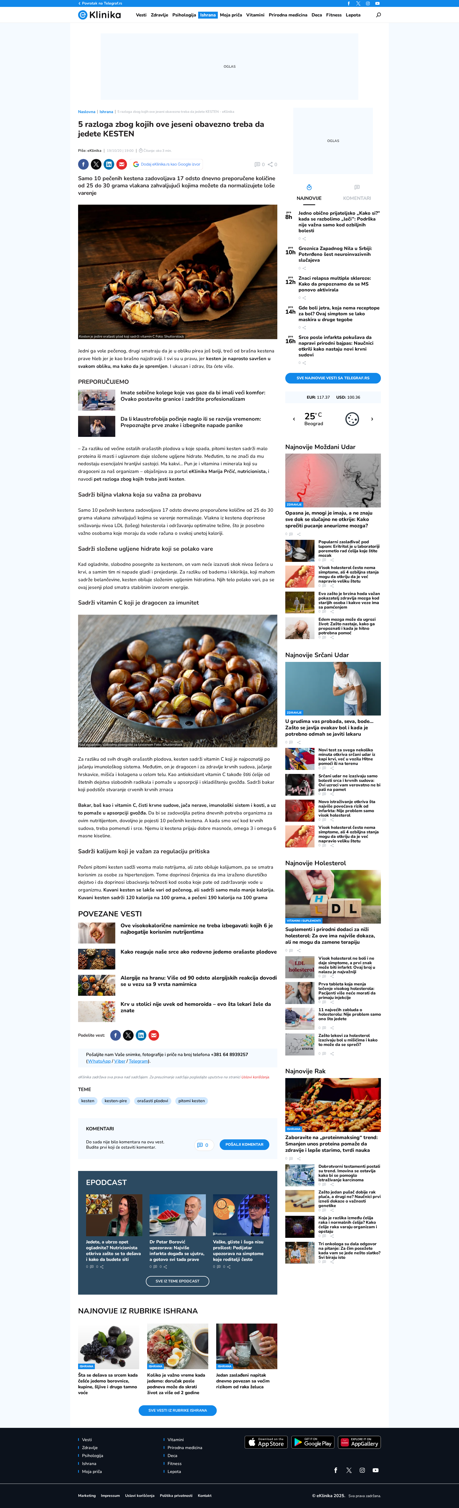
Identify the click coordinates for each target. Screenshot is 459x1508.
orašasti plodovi (152, 1101)
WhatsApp (99, 1061)
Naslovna (86, 111)
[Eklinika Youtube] (377, 3)
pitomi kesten (191, 1101)
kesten (87, 1101)
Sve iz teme (177, 1281)
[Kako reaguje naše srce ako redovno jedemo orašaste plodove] (96, 959)
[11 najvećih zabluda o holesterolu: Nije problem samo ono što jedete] (299, 1019)
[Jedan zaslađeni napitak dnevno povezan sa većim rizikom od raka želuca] (246, 1346)
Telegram (138, 1061)
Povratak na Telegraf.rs (102, 3)
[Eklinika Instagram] (367, 3)
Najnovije (320, 447)
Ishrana (106, 111)
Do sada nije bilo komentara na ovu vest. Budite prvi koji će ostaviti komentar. (125, 1144)
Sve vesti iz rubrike (177, 1410)
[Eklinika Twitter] (358, 3)
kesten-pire (116, 1101)
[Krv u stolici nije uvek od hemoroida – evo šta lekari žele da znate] (96, 1011)
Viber (119, 1061)
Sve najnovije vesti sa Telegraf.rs (333, 378)
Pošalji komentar (245, 1144)
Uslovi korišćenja (255, 1077)
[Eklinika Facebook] (348, 3)
